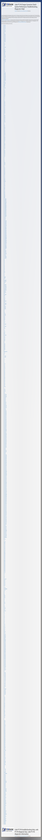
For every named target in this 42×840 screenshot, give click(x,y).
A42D (4, 126)
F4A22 (4, 372)
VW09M (4, 747)
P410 (4, 621)
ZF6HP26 (5, 799)
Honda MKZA (5, 479)
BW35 (4, 313)
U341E (4, 707)
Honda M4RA (5, 458)
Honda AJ (5, 401)
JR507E (4, 569)
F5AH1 (4, 384)
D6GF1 (4, 332)
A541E (4, 164)
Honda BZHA (5, 443)
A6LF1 (4, 175)
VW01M (4, 725)
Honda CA (5, 448)
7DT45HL (5, 79)
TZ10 (4, 696)
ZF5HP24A (5, 794)
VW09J (4, 743)
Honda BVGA (5, 437)
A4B (4, 149)
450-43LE (5, 47)
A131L (4, 91)
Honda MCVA (5, 469)
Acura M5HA (5, 223)
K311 (4, 577)
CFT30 (4, 328)
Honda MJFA (5, 476)
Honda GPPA (5, 451)
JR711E (4, 572)
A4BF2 (4, 151)
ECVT (4, 353)
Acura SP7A (5, 258)
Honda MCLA (5, 466)
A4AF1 (4, 146)
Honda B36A (5, 410)
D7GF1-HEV (5, 335)
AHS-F (4, 272)
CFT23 (4, 327)
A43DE (4, 130)
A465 (4, 142)
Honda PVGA (5, 517)
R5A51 (4, 632)
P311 (4, 618)
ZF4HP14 (5, 777)
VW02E (4, 729)
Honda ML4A (5, 480)
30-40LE (5, 34)
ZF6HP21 (5, 798)
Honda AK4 (5, 402)
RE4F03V (5, 647)
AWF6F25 (5, 306)
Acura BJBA (5, 210)
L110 (4, 586)
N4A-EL (4, 607)
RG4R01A (5, 658)
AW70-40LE (5, 294)
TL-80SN (5, 689)
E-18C (4, 352)
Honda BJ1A (5, 431)
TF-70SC (5, 681)
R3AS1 (4, 626)
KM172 (4, 582)
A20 (4, 99)
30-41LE (5, 36)
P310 (4, 617)
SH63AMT (5, 666)
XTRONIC (5, 772)
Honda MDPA (5, 472)
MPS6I (4, 603)
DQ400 (4, 348)
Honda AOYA (5, 405)
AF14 (4, 262)
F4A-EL (4, 368)
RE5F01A (5, 652)
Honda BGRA (5, 430)
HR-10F (4, 539)
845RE (4, 84)
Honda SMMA (5, 530)
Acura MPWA (5, 242)
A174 (4, 98)
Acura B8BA (5, 203)
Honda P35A (5, 506)
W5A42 (4, 759)
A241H (4, 105)
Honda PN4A (5, 514)
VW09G (4, 742)
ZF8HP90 (5, 819)
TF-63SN (5, 680)
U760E (4, 711)
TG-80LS (5, 685)
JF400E (4, 552)
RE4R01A (5, 650)
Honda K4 (5, 452)
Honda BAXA (5, 421)
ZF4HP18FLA (5, 781)
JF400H (4, 553)
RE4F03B (5, 646)
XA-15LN (5, 771)
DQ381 (4, 347)
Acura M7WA (5, 225)
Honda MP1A (5, 484)
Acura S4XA (5, 255)
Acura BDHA (5, 206)
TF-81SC (5, 684)
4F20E (4, 52)
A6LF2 (4, 176)
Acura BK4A (5, 213)
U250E (4, 705)
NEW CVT (5, 610)
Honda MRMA (5, 494)
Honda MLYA (5, 481)
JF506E (4, 558)
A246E (4, 112)
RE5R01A (5, 654)
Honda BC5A (5, 427)
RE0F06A (5, 636)
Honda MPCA (5, 486)
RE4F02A (5, 643)
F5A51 (4, 382)
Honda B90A (5, 419)
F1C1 (4, 359)
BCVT (4, 309)
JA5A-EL (5, 541)
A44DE (4, 137)
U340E (4, 706)
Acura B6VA (5, 199)
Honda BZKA (5, 446)
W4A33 (4, 752)
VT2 (4, 719)
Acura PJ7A (5, 250)
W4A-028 (5, 750)
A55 (4, 165)
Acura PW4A (5, 253)
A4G (4, 157)
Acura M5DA (5, 221)
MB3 (4, 599)
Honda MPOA (5, 488)
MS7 (4, 604)
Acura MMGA (5, 237)
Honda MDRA (5, 473)
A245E (4, 110)
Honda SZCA (5, 536)
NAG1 (4, 609)
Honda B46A (5, 412)
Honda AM (5, 404)
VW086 (4, 730)
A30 (4, 114)
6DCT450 (5, 59)
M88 (4, 594)
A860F (4, 188)
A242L (4, 107)
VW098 (4, 738)
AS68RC (4, 277)
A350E (4, 120)
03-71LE (5, 27)
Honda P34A (5, 505)
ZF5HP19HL (5, 789)
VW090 (4, 733)
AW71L (4, 297)
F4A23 (4, 373)
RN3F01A (5, 665)
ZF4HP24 (5, 785)
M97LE (4, 597)
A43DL (4, 131)
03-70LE (5, 25)
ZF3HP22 (5, 776)
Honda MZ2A (5, 499)
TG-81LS (5, 686)
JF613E (4, 559)
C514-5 (4, 321)
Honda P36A (5, 507)
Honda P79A (5, 508)
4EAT (4, 48)
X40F (4, 767)
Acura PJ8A (5, 251)
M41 (4, 593)
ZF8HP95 (5, 821)
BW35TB (5, 314)
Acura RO (5, 254)
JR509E (4, 570)
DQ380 (4, 346)
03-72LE (5, 30)
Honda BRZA (5, 436)
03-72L (4, 29)
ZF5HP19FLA (5, 788)
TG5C (4, 687)
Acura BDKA (5, 207)
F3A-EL (4, 363)
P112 (4, 615)
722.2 (4, 64)
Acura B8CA (5, 204)
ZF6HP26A (5, 800)
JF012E (4, 546)
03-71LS (5, 28)
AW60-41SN (5, 290)
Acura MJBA (5, 234)
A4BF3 (4, 152)
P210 (4, 616)
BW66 (4, 318)
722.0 (4, 62)
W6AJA (4, 763)
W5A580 (5, 761)
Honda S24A (5, 522)
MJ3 (4, 600)
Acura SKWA (5, 257)
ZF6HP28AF (5, 803)
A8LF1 (4, 190)
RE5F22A (5, 653)
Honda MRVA (5, 495)
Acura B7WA (5, 202)
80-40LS (5, 82)
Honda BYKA (5, 441)
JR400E (4, 561)
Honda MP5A (5, 485)
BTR (4, 310)
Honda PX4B (5, 519)
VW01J (4, 722)
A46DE (4, 143)
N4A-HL (4, 608)
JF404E (4, 555)
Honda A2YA (5, 395)
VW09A (4, 739)
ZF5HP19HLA (5, 791)
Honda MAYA (5, 465)
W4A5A (4, 756)
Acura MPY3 (5, 243)
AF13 (4, 261)
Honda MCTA (5, 468)
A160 (4, 96)
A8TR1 (4, 193)
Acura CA (5, 217)
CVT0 (4, 330)
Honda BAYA (5, 422)
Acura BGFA (5, 208)
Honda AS (5, 408)
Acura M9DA (5, 228)
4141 (4, 46)
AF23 (4, 266)
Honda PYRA (5, 521)
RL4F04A (5, 663)
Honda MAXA (5, 464)
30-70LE (5, 39)
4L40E (4, 53)
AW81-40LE (5, 303)
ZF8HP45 (5, 807)
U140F (4, 698)
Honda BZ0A (5, 442)
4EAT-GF (5, 51)
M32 (4, 592)
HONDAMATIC (5, 537)
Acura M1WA (5, 220)
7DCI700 (5, 74)
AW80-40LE (5, 301)
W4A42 (4, 753)
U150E (4, 699)
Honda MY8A (5, 498)
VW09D (4, 740)
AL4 (4, 273)
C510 (4, 320)
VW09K (4, 744)
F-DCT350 (5, 357)
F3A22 (4, 366)
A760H (4, 185)
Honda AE (5, 399)
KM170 (4, 580)
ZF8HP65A (5, 813)
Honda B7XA (5, 417)
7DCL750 (5, 75)
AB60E (4, 196)
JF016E (4, 548)
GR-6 (4, 392)
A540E (4, 162)
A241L (4, 106)
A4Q (4, 161)
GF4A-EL (5, 391)
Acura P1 (5, 249)
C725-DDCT (5, 326)
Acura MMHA (5, 238)
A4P (4, 160)
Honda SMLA (5, 529)
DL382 (4, 337)
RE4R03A (5, 651)
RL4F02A (5, 660)
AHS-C (4, 271)
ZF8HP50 (5, 808)
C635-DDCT (5, 324)
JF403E (4, 554)
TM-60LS (5, 691)
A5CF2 (4, 168)
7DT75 (4, 81)
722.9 (4, 71)
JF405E (4, 557)
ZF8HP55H (5, 811)
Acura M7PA (5, 224)
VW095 (4, 735)
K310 (4, 576)
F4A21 (4, 371)
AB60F (4, 197)
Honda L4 (5, 453)
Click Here (16, 10)
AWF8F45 (5, 308)
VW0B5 (4, 749)
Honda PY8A (5, 520)
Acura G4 (5, 218)
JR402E (4, 563)
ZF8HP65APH (5, 814)
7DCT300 (5, 76)
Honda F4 (5, 449)
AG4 (4, 270)
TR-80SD (5, 693)
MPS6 (4, 602)
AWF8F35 (5, 307)
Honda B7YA (5, 418)
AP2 (4, 274)
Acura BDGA (5, 205)
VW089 (4, 732)
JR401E (4, 562)
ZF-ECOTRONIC (5, 773)
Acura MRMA (5, 247)
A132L (4, 92)
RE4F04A (5, 648)
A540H (4, 163)
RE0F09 (4, 638)
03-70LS (5, 26)
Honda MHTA (5, 475)
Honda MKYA (5, 477)
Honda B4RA (5, 413)
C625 (4, 323)
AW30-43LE (5, 281)
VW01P (4, 727)
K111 (4, 574)
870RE (4, 85)
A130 (4, 90)
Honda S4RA (5, 524)
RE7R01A (5, 657)
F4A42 (4, 376)
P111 (4, 614)
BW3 (4, 312)
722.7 (4, 70)
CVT (4, 329)
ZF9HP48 (5, 824)
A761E (4, 186)
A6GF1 (4, 174)
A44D (4, 136)
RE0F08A (5, 637)
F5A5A (4, 383)
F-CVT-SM (5, 355)
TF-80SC (5, 683)
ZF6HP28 (5, 802)
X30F (4, 765)
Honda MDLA (5, 470)
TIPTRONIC (5, 688)
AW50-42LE (5, 285)
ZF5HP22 (5, 792)
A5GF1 (4, 169)
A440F (4, 132)
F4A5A (4, 380)
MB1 (4, 598)
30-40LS (5, 35)
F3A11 (4, 364)
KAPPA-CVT (5, 579)
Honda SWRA (5, 535)
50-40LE (5, 56)
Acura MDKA (5, 230)
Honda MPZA (5, 493)
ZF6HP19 (5, 796)
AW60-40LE (5, 288)
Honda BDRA (5, 429)
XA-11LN (5, 770)
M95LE (4, 596)
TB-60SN (5, 673)
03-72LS (5, 31)
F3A (4, 362)
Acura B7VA (5, 201)
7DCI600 (5, 73)
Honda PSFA (5, 515)
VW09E (4, 741)
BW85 (4, 319)
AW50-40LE (5, 284)
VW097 (4, 737)
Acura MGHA (5, 232)
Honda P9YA (5, 509)
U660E (4, 710)
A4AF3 (4, 148)
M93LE (4, 595)
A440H (4, 134)
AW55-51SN (5, 287)
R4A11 (4, 628)
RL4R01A (5, 664)
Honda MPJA (5, 487)
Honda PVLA (5, 518)
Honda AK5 (5, 403)
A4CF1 (4, 154)
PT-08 (4, 625)
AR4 (4, 275)
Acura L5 (5, 219)
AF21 (4, 264)
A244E (4, 109)
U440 (4, 709)
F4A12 (4, 370)
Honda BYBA (5, 440)
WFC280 (5, 764)
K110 (4, 573)
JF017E (4, 549)
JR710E (4, 571)
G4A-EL (4, 388)
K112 (4, 575)
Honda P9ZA (5, 510)
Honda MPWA (5, 491)
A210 (4, 101)
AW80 (4, 299)
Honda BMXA (5, 433)
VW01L (4, 724)
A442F (4, 135)
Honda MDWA (5, 474)
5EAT (4, 58)
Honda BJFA (5, 432)
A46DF (4, 145)
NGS (4, 611)
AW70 (4, 293)
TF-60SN (5, 676)
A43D (4, 129)
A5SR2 (4, 172)
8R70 (4, 86)
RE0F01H (5, 635)
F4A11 (4, 369)
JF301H (4, 550)
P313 (4, 620)
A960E (4, 194)
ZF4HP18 (5, 780)
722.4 (4, 67)
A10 (4, 88)
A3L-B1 (4, 121)
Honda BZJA (5, 444)
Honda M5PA (5, 461)
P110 (4, 613)
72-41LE (5, 61)
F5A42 (4, 381)
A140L (4, 95)
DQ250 (4, 344)
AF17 (4, 263)
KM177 (4, 585)
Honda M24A (5, 454)
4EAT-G (4, 50)
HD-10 (4, 393)
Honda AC (5, 398)
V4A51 (4, 714)
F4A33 (4, 374)
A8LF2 (4, 191)
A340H (4, 117)
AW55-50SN (5, 286)
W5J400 (4, 762)
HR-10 (4, 538)
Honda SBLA (5, 526)
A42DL (4, 128)
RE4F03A (5, 644)
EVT (4, 354)
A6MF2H (5, 181)
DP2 (4, 341)
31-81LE (5, 41)
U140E (4, 697)
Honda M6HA (5, 462)
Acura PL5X (5, 252)
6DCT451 (5, 60)
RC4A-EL (5, 633)
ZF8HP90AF (5, 820)
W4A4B (4, 754)
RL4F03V (5, 662)
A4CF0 (4, 153)
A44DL (4, 138)
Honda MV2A (5, 497)
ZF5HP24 (5, 793)
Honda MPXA (5, 492)
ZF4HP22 (5, 784)
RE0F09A (5, 639)
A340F (4, 116)
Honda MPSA (5, 490)
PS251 (4, 624)
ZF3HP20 (5, 775)
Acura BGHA (5, 209)
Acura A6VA (5, 198)
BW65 (4, 317)
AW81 (4, 302)
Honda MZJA (5, 502)
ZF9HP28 (5, 822)
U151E (4, 700)
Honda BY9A (5, 439)
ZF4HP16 (5, 778)
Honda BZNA (5, 447)
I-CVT (4, 540)
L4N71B (4, 587)
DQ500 (4, 349)
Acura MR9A (5, 246)
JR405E (4, 566)
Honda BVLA (5, 438)
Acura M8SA (5, 227)
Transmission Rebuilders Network (24, 10)
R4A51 (4, 630)
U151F (4, 702)
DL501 (4, 338)
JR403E (4, 564)
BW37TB (5, 315)
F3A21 (4, 365)
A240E (4, 102)
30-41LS (5, 37)
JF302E (4, 551)
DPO (4, 342)
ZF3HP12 (5, 774)
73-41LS (5, 72)
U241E (4, 704)
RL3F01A (5, 659)
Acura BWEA (5, 215)
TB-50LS (5, 672)
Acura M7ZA (5, 226)
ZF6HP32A (5, 805)
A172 (4, 97)
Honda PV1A (5, 516)
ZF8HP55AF (5, 810)
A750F (4, 183)
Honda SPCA (5, 532)
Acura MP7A (5, 239)
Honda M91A (5, 463)
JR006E (4, 560)
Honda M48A (5, 457)
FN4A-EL (5, 386)
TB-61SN (5, 674)
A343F (4, 119)
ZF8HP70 (5, 815)
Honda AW (5, 409)
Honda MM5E (5, 482)
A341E (4, 118)
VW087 (4, 731)
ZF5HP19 (5, 787)
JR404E (4, 565)
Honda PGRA (5, 511)
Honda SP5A (5, 531)
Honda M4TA (5, 459)
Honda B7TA (5, 416)
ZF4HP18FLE (5, 782)
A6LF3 (4, 177)
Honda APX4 (5, 406)
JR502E (4, 568)
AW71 (4, 296)
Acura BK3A (5, 212)
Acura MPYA (5, 245)
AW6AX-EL (5, 292)
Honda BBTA (5, 426)
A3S (4, 123)
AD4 (4, 259)
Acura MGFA (5, 231)
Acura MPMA (5, 240)
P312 (4, 619)
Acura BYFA (5, 216)
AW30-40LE (5, 280)
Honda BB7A (5, 424)
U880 (4, 713)
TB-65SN (5, 675)
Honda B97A (5, 420)
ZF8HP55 (5, 809)
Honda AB (5, 397)
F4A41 (4, 375)
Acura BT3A (5, 214)
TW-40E (4, 694)
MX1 (4, 605)
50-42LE (5, 57)
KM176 (4, 584)
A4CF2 (4, 156)
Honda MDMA (5, 471)
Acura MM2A (5, 235)
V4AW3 (4, 715)
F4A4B (4, 377)
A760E (4, 184)
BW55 (4, 316)
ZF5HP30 (5, 795)
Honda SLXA (5, 527)
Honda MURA (5, 496)
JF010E (4, 543)
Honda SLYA (5, 528)
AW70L (4, 295)
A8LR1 (4, 192)
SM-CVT (4, 670)
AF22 (4, 265)
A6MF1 (4, 179)
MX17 (4, 606)
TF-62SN (5, 678)
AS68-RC (5, 276)
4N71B (4, 54)
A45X (4, 141)
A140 (4, 93)
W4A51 (4, 755)
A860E (4, 187)
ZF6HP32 (5, 804)
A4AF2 (4, 147)
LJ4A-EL (5, 589)
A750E (4, 182)
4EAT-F (4, 49)
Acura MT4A (5, 248)
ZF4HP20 (5, 783)
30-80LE (5, 40)
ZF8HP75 (5, 817)
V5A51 (4, 716)
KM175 (4, 583)
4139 (4, 45)
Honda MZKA (5, 503)
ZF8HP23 (5, 806)
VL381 (4, 717)
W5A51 (4, 760)
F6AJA (4, 385)
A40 (4, 124)
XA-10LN (5, 769)
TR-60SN (5, 692)
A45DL (4, 140)
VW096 (4, 736)
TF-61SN (5, 677)
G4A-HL (4, 390)
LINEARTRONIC (5, 588)
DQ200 (4, 343)
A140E (4, 94)
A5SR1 (4, 171)
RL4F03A (5, 661)
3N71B (4, 43)
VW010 (4, 721)
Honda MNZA (5, 483)
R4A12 (4, 629)
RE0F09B (5, 640)
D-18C (4, 331)
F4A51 (4, 379)
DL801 (4, 340)
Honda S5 (5, 525)
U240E (4, 703)
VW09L (4, 746)
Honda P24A (5, 504)
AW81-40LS (5, 304)
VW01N (4, 726)
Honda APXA (5, 407)
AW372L (5, 282)
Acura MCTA (5, 229)
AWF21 (4, 305)
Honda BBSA (5, 425)
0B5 (4, 32)
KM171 (4, 581)
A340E (4, 115)
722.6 (4, 69)
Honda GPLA (5, 450)
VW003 (4, 720)
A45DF (4, 139)
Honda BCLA (5, 428)
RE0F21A (5, 642)
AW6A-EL (5, 291)
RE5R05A (5, 655)
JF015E (4, 547)
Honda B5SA (5, 415)
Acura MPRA (5, 241)
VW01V (4, 728)
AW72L (4, 298)
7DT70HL (5, 80)
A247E (4, 113)
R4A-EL (4, 627)
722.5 (4, 68)
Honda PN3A (5, 513)
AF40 (4, 269)
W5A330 (5, 758)
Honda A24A (5, 394)
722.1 (4, 63)
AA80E (4, 195)
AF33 (4, 268)
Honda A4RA (5, 396)
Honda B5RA (5, 414)
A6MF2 (4, 180)
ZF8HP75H (5, 818)
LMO (4, 591)
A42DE (4, 127)
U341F (4, 708)
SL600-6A (5, 669)
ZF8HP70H (5, 816)
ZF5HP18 (5, 786)
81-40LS (5, 83)
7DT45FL (5, 78)
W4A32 (4, 751)
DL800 (4, 339)
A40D (4, 125)
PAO (4, 622)
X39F (4, 766)
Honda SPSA (5, 533)
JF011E (4, 544)
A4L (4, 159)
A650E (4, 173)
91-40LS (5, 87)
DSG (4, 350)
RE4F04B (5, 649)
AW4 (4, 283)
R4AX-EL (5, 631)
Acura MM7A (5, 236)
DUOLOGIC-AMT (5, 351)
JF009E (4, 542)
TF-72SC (5, 682)
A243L (4, 108)
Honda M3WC (5, 455)
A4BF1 (4, 150)
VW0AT (4, 748)
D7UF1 (4, 336)
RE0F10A (5, 641)
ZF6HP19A (5, 797)
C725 (4, 325)
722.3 (4, 65)
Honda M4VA (5, 460)
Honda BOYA (5, 435)
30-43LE (5, 38)
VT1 (4, 718)
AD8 (4, 260)
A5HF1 (4, 170)
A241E (4, 104)
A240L (4, 103)
